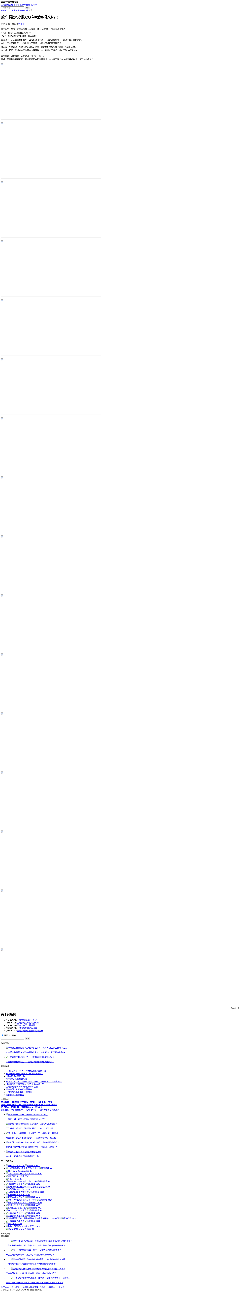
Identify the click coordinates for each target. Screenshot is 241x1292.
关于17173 (5, 1287)
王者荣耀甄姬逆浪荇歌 (27, 1028)
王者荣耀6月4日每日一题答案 (19, 1092)
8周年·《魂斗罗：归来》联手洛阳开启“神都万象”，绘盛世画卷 (34, 1081)
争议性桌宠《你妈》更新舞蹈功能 (16, 1105)
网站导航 (62, 1287)
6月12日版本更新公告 (15, 1076)
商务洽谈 (34, 1287)
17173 (3, 10)
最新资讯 (18, 5)
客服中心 (53, 1287)
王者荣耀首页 (7, 5)
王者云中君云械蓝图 (26, 1025)
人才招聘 (15, 1287)
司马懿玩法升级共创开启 (17, 1079)
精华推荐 (26, 5)
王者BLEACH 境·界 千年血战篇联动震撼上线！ (27, 1071)
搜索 (27, 8)
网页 (6, 1035)
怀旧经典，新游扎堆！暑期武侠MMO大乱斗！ (21, 1107)
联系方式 (44, 1287)
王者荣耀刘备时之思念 (27, 1020)
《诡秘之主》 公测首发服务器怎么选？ (42, 1110)
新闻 (14, 1035)
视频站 (34, 5)
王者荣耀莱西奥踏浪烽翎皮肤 (30, 1031)
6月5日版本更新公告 (15, 1095)
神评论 (21, 24)
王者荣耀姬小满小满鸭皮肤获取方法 (22, 1087)
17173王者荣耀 (13, 10)
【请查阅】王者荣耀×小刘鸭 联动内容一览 (25, 1084)
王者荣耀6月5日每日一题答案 (19, 1089)
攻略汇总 (24, 10)
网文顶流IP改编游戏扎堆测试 (44, 1105)
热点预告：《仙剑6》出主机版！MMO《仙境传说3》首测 (26, 1102)
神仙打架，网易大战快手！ (13, 1110)
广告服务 (25, 1287)
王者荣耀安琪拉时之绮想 (28, 1023)
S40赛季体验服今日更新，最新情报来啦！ (24, 1074)
